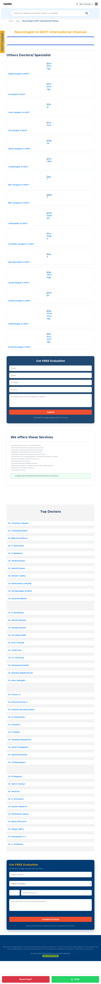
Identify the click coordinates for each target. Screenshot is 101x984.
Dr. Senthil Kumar (16, 561)
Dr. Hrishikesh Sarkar (18, 814)
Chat (76, 979)
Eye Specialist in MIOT (19, 262)
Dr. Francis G (14, 694)
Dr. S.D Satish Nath (17, 635)
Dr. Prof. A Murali (16, 642)
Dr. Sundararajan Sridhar (20, 591)
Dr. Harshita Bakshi (17, 598)
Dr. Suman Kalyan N (17, 806)
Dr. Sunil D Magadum (18, 747)
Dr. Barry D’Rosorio (17, 821)
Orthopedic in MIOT (18, 223)
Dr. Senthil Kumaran (17, 754)
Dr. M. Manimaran (16, 717)
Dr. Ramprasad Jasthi (18, 665)
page (18, 21)
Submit (50, 412)
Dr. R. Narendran (16, 546)
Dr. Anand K (14, 791)
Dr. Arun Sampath (16, 680)
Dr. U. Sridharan (15, 844)
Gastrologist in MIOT (18, 324)
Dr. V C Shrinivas (16, 658)
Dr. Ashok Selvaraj (17, 620)
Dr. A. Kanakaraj (15, 612)
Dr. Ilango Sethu (16, 829)
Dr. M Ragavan (15, 776)
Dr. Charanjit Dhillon (18, 531)
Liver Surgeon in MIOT (19, 112)
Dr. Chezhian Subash (18, 523)
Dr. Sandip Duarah (17, 627)
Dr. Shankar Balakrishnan (20, 673)
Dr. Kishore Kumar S (17, 702)
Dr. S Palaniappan (17, 762)
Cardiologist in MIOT (18, 167)
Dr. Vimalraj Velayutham (19, 739)
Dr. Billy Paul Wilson (17, 538)
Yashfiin (7, 4)
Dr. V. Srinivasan (16, 799)
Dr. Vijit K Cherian (16, 784)
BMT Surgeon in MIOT (18, 203)
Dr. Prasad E (14, 724)
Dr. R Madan (14, 732)
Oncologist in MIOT (17, 130)
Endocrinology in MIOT (19, 347)
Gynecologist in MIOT (18, 282)
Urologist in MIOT (16, 94)
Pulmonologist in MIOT (19, 301)
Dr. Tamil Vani (15, 650)
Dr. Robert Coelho (17, 576)
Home (11, 21)
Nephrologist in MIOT (18, 74)
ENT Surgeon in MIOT (18, 185)
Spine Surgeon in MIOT (19, 148)
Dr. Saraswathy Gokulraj (19, 583)
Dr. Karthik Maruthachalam (21, 709)
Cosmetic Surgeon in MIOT (21, 244)
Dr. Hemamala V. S (17, 836)
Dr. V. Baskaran (15, 553)
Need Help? (25, 979)
